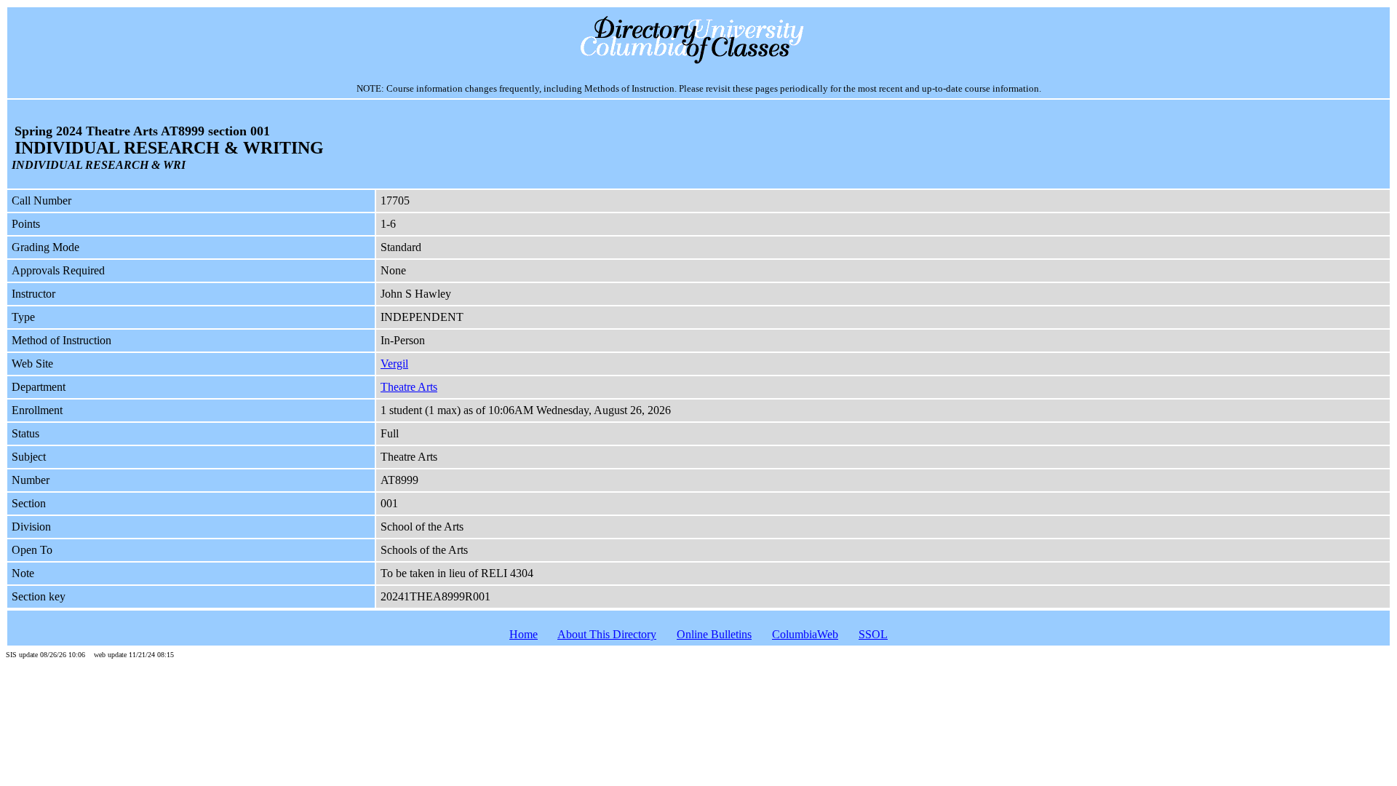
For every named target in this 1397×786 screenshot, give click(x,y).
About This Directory (606, 634)
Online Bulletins (714, 634)
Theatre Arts (409, 387)
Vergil (394, 363)
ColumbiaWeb (805, 634)
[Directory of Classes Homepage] (699, 62)
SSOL (873, 634)
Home (523, 634)
